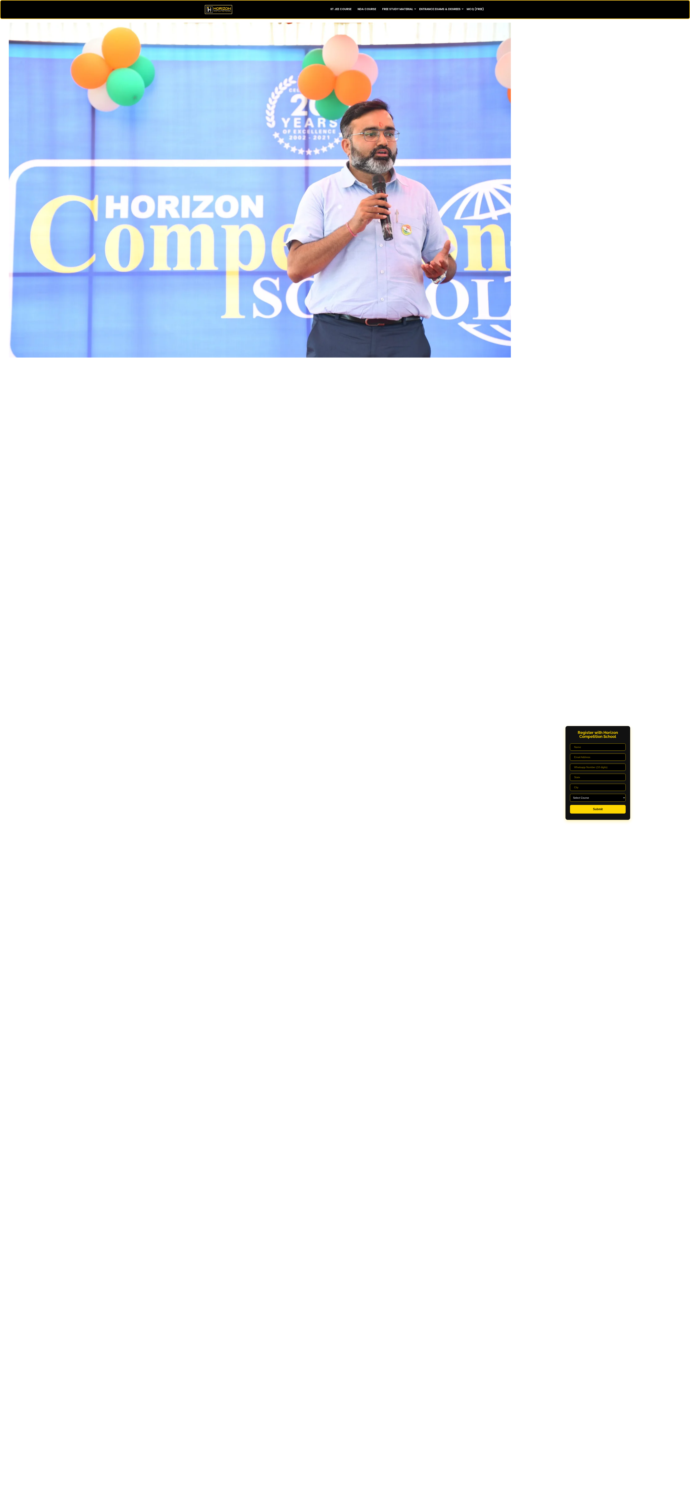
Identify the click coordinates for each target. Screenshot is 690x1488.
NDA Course (367, 9)
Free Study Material (397, 9)
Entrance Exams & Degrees (440, 9)
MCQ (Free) (475, 9)
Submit (598, 809)
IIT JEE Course (340, 9)
